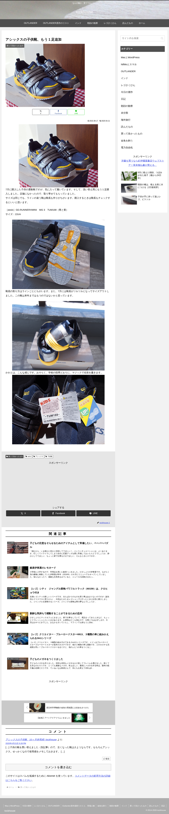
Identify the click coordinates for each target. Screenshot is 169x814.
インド (124, 806)
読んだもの (153, 806)
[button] (162, 38)
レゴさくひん (39, 806)
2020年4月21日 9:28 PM (16, 743)
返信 (107, 759)
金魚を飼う (102, 806)
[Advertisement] (58, 483)
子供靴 (50, 456)
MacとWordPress (12, 806)
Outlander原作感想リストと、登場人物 (78, 806)
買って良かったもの (15, 456)
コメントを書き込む (58, 767)
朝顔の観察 (114, 806)
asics (29, 456)
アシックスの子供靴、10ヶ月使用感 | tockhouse (31, 739)
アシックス (39, 456)
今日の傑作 (27, 806)
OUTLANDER (54, 806)
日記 (163, 806)
